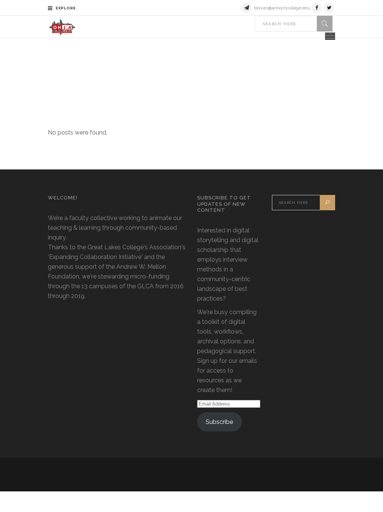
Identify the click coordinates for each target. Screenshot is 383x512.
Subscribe (219, 421)
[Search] (325, 23)
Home (155, 75)
